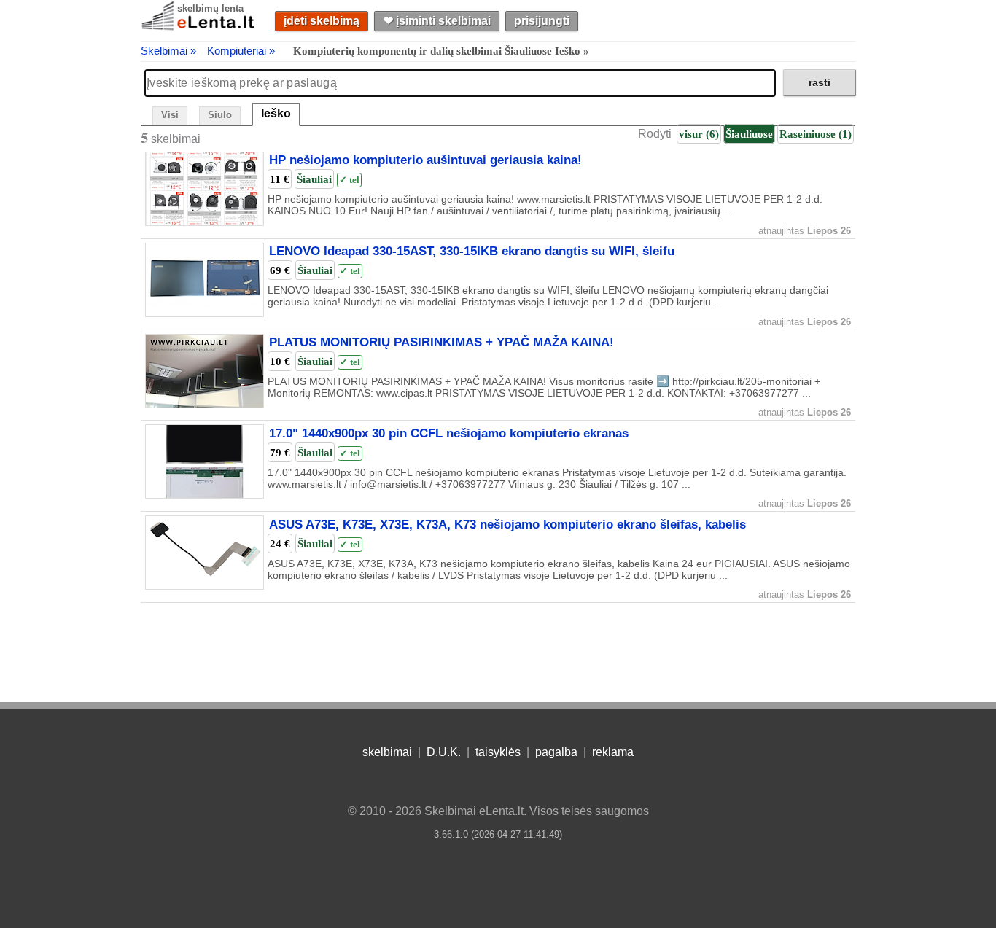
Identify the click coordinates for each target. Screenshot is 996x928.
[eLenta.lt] (199, 27)
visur (699, 134)
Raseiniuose (815, 134)
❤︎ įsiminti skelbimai (437, 21)
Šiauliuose (749, 134)
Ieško (276, 113)
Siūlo (220, 114)
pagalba (556, 752)
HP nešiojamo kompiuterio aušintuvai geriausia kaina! (425, 160)
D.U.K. (444, 752)
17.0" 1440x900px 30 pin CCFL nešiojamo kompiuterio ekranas (449, 433)
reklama (613, 752)
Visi (170, 114)
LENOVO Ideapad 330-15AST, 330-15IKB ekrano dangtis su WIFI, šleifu (471, 251)
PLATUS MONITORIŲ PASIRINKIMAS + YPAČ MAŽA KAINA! (441, 342)
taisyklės (498, 752)
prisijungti (541, 21)
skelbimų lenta (210, 8)
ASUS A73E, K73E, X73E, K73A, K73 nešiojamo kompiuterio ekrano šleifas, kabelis (507, 524)
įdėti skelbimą (321, 21)
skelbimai (387, 752)
